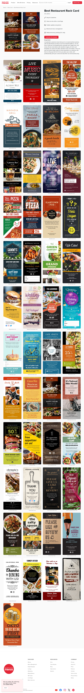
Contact (73, 671)
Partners (73, 668)
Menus (4, 7)
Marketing (30, 671)
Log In (69, 2)
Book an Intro (77, 2)
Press (72, 666)
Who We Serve (21, 2)
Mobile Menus (31, 673)
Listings (29, 668)
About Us (73, 664)
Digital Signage (31, 666)
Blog (51, 666)
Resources (35, 2)
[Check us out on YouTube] (56, 690)
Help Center (53, 668)
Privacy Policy (74, 675)
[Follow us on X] (69, 690)
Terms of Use (74, 673)
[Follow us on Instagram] (65, 690)
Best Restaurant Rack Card (19, 7)
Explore (52, 671)
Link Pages (30, 677)
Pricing (28, 2)
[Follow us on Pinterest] (73, 690)
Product (13, 2)
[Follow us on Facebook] (60, 690)
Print (51, 662)
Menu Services (31, 680)
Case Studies (53, 664)
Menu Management (32, 664)
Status (72, 677)
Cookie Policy (9, 684)
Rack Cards (10, 7)
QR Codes (30, 675)
